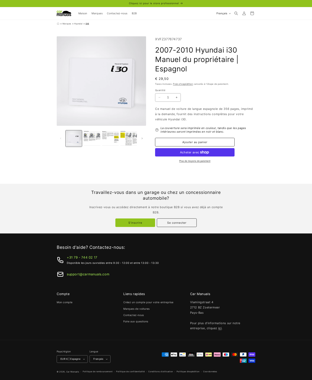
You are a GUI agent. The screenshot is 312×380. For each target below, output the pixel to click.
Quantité (160, 90)
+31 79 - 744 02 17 (82, 257)
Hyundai (78, 23)
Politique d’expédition (188, 371)
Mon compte (65, 302)
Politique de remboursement (97, 371)
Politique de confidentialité (130, 371)
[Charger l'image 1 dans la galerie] (74, 138)
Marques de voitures (136, 308)
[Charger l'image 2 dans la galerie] (92, 138)
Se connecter (177, 222)
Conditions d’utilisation (160, 371)
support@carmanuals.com (88, 274)
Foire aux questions (135, 321)
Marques (66, 23)
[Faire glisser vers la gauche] (61, 138)
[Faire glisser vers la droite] (142, 138)
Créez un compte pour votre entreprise (148, 302)
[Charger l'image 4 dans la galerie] (128, 138)
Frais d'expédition (183, 84)
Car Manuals (72, 371)
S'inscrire (135, 222)
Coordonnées (210, 371)
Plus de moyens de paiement (195, 161)
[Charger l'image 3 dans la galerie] (110, 138)
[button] (236, 13)
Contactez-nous (133, 315)
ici (220, 328)
